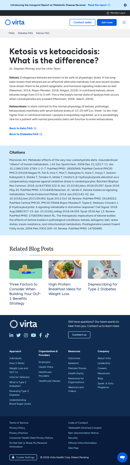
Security (73, 437)
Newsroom (104, 373)
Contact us (79, 334)
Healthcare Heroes (49, 380)
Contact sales (82, 22)
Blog (100, 378)
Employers (44, 362)
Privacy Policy (17, 427)
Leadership (104, 363)
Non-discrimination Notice (83, 432)
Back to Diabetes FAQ (23, 134)
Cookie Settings (23, 457)
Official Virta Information (82, 442)
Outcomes (74, 358)
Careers (102, 368)
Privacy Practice (18, 432)
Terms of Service (18, 422)
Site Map (73, 447)
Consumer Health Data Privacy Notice (31, 437)
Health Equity (76, 373)
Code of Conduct (78, 422)
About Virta (104, 358)
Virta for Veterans (19, 377)
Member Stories (77, 368)
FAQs (12, 33)
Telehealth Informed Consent (84, 427)
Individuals (15, 358)
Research (73, 363)
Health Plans (46, 366)
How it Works (16, 363)
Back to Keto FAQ (20, 128)
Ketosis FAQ (42, 33)
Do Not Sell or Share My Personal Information (28, 444)
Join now (107, 22)
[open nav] (124, 22)
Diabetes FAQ (25, 33)
